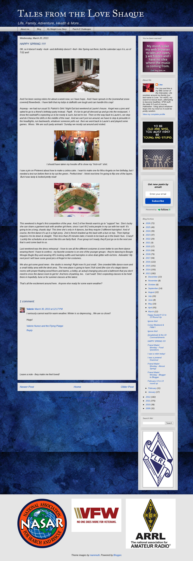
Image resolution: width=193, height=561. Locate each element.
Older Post (127, 386)
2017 (148, 258)
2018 (148, 254)
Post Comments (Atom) (83, 397)
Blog (39, 29)
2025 (148, 227)
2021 (148, 242)
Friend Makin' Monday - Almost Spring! (156, 366)
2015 (148, 266)
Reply (29, 330)
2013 (148, 273)
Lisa (160, 84)
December (153, 277)
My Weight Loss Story (57, 29)
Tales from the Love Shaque (81, 13)
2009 (148, 408)
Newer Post (27, 386)
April (150, 307)
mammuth (95, 555)
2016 (148, 262)
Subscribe (158, 201)
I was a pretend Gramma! (154, 358)
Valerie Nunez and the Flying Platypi (45, 326)
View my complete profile (154, 114)
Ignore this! (153, 321)
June (150, 300)
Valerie (30, 309)
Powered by (151, 209)
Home (77, 386)
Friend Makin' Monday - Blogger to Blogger (157, 374)
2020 (148, 246)
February (152, 388)
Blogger (117, 555)
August (151, 292)
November (153, 280)
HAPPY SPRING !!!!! (157, 341)
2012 (148, 397)
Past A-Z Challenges (82, 29)
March (151, 311)
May (150, 304)
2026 (148, 223)
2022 (148, 239)
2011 (148, 401)
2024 (148, 231)
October (152, 284)
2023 (148, 235)
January (152, 392)
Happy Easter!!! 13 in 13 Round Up (157, 316)
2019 (148, 250)
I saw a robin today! (156, 354)
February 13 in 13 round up (156, 382)
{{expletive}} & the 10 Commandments (157, 336)
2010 (148, 404)
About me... (26, 29)
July (150, 296)
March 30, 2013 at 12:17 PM (49, 309)
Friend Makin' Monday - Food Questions (155, 347)
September (153, 288)
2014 (148, 269)
